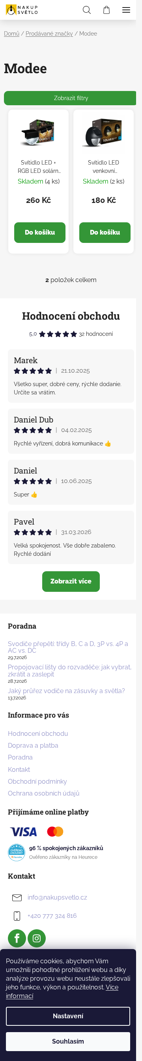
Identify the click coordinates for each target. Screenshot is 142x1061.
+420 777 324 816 (52, 915)
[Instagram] (37, 938)
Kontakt (19, 769)
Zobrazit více (71, 581)
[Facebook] (17, 938)
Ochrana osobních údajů (44, 793)
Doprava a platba (33, 745)
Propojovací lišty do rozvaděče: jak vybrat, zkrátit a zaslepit (70, 671)
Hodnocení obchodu (71, 315)
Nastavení (68, 1016)
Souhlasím (68, 1041)
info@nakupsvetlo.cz (57, 897)
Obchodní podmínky (37, 781)
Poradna (20, 757)
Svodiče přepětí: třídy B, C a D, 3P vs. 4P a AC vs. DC (68, 647)
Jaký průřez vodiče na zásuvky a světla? (66, 691)
